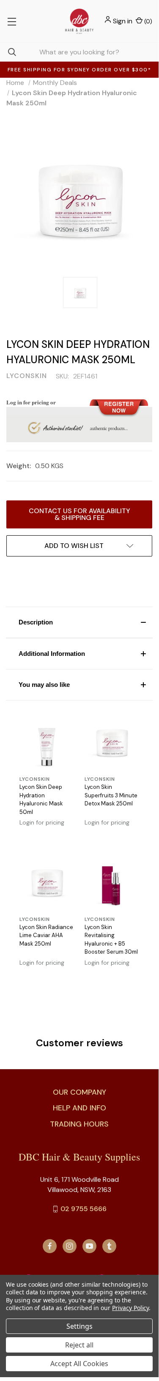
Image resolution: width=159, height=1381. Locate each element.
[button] (79, 622)
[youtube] (89, 1246)
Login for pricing (41, 822)
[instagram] (69, 1246)
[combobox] (79, 52)
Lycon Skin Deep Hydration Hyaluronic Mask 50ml (41, 799)
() (147, 21)
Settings (79, 1326)
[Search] (8, 52)
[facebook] (49, 1246)
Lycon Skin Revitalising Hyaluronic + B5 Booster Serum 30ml (111, 939)
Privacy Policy (130, 1308)
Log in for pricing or (31, 402)
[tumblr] (109, 1246)
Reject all (79, 1345)
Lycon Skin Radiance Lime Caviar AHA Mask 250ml (46, 935)
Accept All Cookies (79, 1363)
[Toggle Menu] (11, 21)
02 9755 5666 (83, 1208)
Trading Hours (79, 1124)
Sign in (122, 21)
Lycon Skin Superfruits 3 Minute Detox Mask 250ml (111, 795)
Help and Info (79, 1108)
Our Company (79, 1092)
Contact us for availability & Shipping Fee (79, 514)
